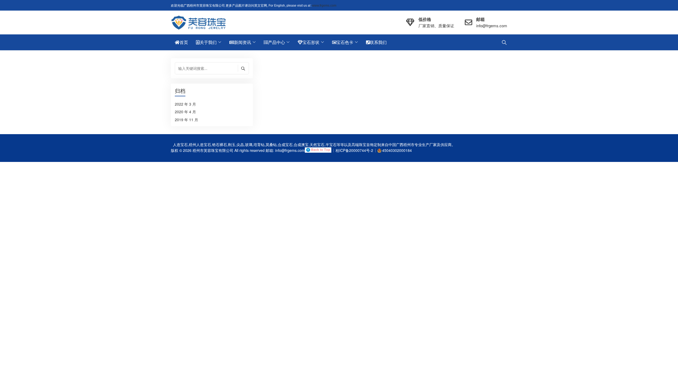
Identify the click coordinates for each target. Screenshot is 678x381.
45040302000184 (397, 150)
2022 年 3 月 (185, 104)
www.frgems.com (324, 5)
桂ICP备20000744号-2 (354, 150)
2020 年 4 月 (185, 111)
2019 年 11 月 (186, 119)
